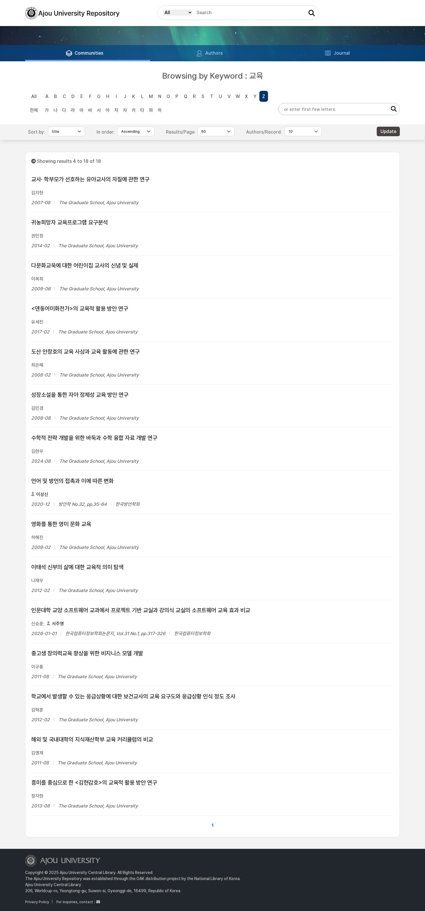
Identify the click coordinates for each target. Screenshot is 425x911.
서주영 (58, 623)
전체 (34, 110)
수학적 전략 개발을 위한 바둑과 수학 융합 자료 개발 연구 (94, 437)
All (34, 96)
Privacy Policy (37, 902)
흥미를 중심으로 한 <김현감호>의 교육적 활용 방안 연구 (94, 782)
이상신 (42, 494)
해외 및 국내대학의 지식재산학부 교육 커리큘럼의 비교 (92, 739)
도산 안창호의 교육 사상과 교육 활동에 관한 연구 (85, 351)
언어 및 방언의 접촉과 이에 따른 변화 (72, 480)
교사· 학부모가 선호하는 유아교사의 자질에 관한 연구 (90, 179)
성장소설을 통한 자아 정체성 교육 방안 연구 (79, 394)
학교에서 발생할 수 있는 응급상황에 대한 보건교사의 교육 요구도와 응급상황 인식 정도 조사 (133, 696)
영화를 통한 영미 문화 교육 (61, 524)
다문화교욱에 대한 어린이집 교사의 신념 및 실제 (84, 265)
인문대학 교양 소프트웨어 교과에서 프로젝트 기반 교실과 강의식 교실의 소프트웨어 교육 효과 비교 (140, 610)
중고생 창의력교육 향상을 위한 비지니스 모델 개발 (87, 653)
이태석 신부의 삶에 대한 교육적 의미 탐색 (77, 567)
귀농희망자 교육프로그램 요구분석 (69, 222)
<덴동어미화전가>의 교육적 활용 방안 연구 (79, 308)
